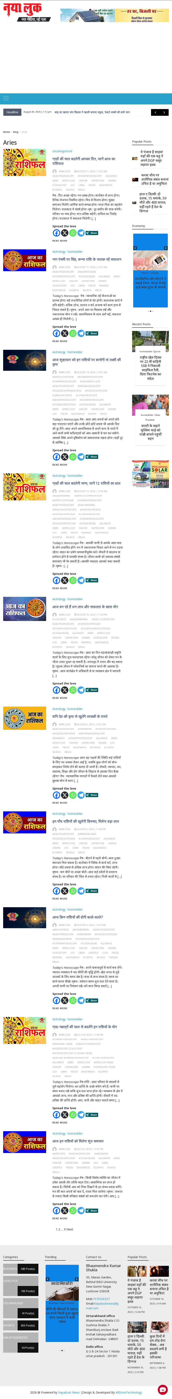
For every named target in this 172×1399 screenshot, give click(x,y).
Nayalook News (69, 1392)
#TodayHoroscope (63, 276)
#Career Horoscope (64, 1039)
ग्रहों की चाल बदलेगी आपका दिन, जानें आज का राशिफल (83, 161)
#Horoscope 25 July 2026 (67, 1048)
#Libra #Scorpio (62, 395)
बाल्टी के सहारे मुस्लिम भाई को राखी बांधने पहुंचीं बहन (150, 432)
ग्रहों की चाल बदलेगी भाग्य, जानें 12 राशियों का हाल (86, 483)
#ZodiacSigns (87, 276)
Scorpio (57, 189)
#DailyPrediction (62, 934)
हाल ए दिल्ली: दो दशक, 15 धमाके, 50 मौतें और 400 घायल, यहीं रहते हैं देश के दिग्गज (152, 202)
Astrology (59, 252)
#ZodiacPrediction (64, 404)
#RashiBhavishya (62, 938)
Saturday (95, 747)
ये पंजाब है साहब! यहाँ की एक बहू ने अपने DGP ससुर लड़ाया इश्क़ (152, 158)
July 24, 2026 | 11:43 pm (90, 1034)
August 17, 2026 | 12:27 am (92, 267)
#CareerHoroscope (64, 381)
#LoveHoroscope (86, 395)
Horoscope (59, 185)
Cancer (83, 180)
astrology (68, 180)
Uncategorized (62, 151)
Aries (55, 180)
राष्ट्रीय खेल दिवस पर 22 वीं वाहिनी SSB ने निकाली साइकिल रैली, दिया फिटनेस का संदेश (150, 368)
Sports (157, 351)
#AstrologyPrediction (88, 495)
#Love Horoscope (103, 1057)
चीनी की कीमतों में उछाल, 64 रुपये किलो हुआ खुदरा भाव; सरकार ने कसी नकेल (62, 1315)
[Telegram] (81, 233)
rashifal (104, 285)
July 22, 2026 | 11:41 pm (90, 1149)
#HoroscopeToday (96, 390)
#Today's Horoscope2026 (95, 628)
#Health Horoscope (88, 1043)
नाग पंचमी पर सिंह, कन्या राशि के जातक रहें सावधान (86, 259)
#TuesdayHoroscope (64, 943)
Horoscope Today (104, 1067)
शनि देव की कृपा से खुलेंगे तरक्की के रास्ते (79, 716)
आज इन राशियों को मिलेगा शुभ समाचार (78, 1141)
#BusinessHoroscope (90, 376)
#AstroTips (58, 1153)
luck (105, 952)
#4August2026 (60, 929)
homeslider (75, 252)
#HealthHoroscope (64, 509)
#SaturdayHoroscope (92, 733)
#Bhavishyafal (81, 929)
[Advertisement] (86, 62)
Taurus (70, 189)
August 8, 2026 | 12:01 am (91, 724)
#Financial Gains (62, 1043)
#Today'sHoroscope (90, 175)
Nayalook (64, 171)
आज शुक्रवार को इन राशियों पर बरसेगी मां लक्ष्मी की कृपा (86, 362)
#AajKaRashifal (61, 495)
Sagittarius (105, 185)
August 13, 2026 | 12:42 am (92, 491)
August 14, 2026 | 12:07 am (92, 372)
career (112, 843)
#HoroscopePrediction (66, 390)
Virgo (81, 189)
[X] (64, 233)
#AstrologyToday (63, 376)
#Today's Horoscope (64, 628)
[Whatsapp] (73, 233)
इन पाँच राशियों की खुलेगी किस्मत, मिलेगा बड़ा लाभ (85, 821)
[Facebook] (56, 233)
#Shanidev (58, 738)
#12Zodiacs (59, 619)
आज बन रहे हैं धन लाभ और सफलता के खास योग (85, 606)
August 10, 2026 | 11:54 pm (92, 614)
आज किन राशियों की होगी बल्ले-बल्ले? (77, 917)
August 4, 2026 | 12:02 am (91, 925)
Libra (81, 185)
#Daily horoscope (92, 1039)
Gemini (112, 180)
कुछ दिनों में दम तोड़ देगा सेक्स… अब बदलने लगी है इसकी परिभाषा (158, 1347)
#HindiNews (85, 728)
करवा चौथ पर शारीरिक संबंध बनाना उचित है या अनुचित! (155, 179)
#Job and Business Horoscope (70, 1057)
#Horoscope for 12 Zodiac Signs (72, 1053)
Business (53, 1303)
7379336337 (101, 1299)
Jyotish (115, 637)
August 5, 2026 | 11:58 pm (91, 829)
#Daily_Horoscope (103, 619)
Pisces (92, 185)
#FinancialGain (87, 834)
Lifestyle (93, 952)
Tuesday (113, 957)
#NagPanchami (87, 271)
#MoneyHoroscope (64, 399)
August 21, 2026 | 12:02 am (92, 171)
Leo (72, 185)
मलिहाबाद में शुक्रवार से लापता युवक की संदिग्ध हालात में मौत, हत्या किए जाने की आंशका (101, 112)
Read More (60, 240)
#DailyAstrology (90, 381)
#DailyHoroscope (63, 175)
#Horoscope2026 (90, 509)
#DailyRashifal (86, 505)
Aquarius (111, 175)
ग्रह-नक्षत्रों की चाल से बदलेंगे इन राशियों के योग (84, 1026)
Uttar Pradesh (66, 1303)
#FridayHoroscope (89, 386)
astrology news (103, 1062)
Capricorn (97, 180)
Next (69, 1229)
